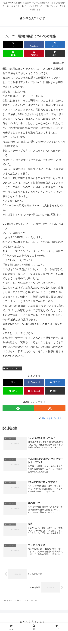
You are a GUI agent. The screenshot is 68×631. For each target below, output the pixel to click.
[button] (55, 53)
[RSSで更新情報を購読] (49, 408)
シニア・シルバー (13, 368)
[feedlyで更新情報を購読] (18, 408)
